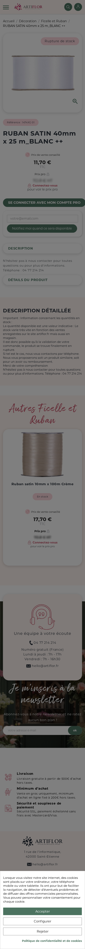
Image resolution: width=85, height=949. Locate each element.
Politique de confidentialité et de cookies (52, 941)
